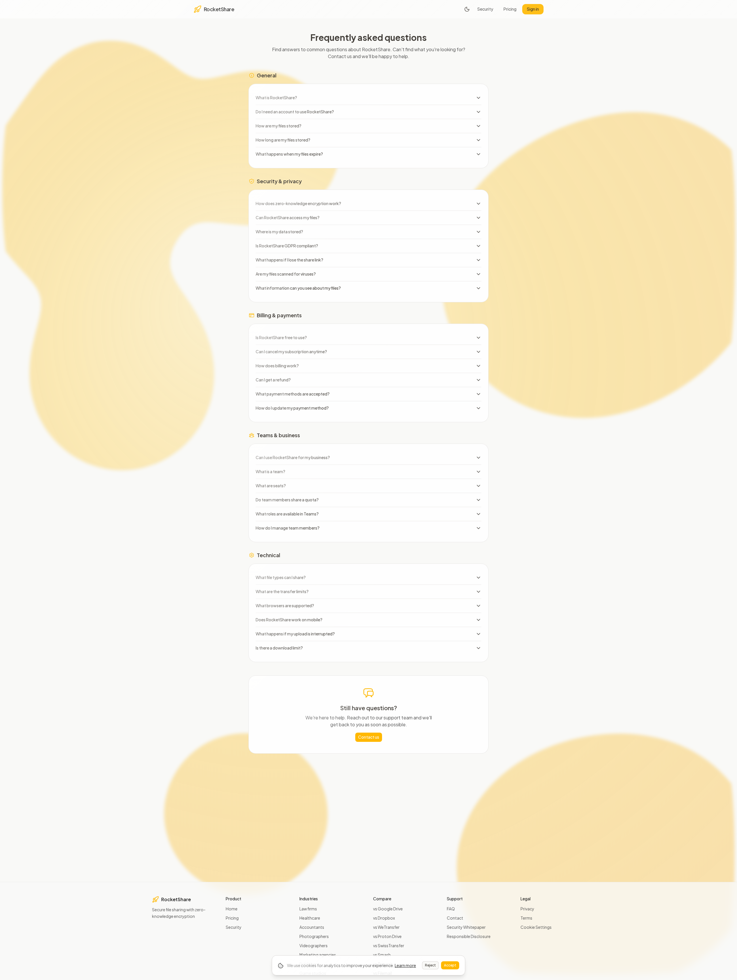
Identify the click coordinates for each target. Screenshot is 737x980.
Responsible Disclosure (469, 936)
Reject (430, 965)
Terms (526, 917)
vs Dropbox (384, 917)
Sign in (533, 9)
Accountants (311, 927)
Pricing (510, 9)
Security (485, 9)
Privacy (527, 908)
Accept (450, 965)
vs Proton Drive (387, 936)
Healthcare (309, 917)
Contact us (368, 737)
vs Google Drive (388, 908)
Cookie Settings (536, 927)
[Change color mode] (467, 9)
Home (232, 908)
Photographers (314, 936)
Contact (455, 917)
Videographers (313, 945)
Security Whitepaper (466, 927)
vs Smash (382, 954)
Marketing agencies (317, 954)
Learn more (405, 965)
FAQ (451, 908)
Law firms (308, 908)
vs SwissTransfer (388, 945)
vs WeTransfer (386, 927)
